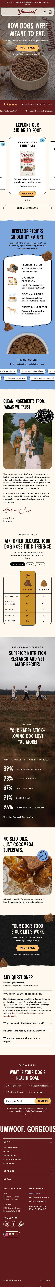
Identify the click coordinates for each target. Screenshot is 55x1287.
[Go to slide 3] (29, 200)
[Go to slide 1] (25, 200)
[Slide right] (50, 200)
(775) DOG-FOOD (37, 1201)
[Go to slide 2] (27, 200)
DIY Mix (6, 1151)
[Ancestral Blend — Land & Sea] (27, 165)
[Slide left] (4, 200)
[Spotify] (21, 1224)
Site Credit (45, 1281)
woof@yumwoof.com (39, 1197)
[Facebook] (13, 1224)
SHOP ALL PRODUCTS (27, 208)
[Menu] (5, 12)
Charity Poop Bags (12, 1159)
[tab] (17, 564)
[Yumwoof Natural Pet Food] (27, 12)
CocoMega (8, 1163)
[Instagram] (6, 1224)
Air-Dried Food (10, 1147)
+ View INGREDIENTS (27, 186)
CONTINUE (43, 1101)
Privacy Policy (24, 1111)
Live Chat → (34, 1193)
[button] (50, 12)
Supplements (9, 1155)
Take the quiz (27, 48)
